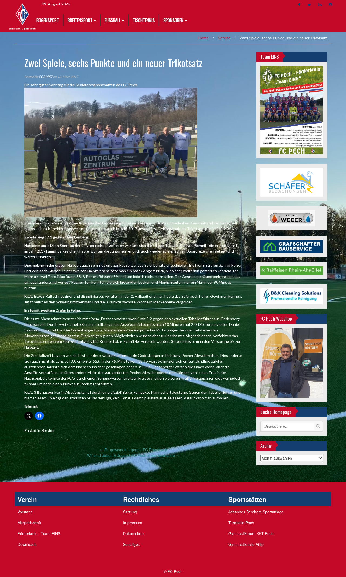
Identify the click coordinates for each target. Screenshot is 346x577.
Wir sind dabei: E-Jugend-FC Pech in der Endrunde (133, 455)
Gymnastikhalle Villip (246, 544)
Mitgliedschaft (29, 522)
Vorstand (25, 512)
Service (224, 38)
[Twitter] (309, 4)
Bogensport (47, 20)
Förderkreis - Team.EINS (39, 533)
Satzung (130, 512)
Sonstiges (131, 544)
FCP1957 (45, 77)
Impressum (132, 522)
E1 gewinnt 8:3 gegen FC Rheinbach (133, 449)
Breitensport (80, 20)
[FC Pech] (22, 15)
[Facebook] (299, 4)
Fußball (113, 20)
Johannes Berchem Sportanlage (256, 512)
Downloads (27, 544)
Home (203, 38)
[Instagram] (330, 4)
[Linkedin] (320, 4)
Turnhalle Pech (241, 522)
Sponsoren (173, 20)
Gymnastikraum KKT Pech (251, 533)
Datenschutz (133, 533)
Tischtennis (144, 20)
